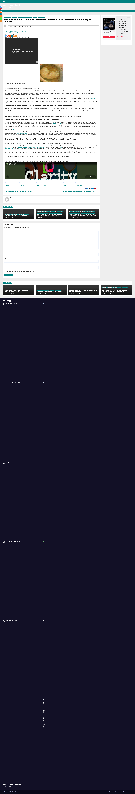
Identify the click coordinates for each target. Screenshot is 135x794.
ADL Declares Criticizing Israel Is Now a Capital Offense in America (83, 291)
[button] (129, 10)
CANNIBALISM (16, 26)
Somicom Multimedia (12, 5)
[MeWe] (12, 36)
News (55, 211)
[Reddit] (10, 36)
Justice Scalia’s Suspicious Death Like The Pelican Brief (19, 191)
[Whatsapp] (1, 18)
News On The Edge (14, 214)
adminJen (13, 217)
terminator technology (9, 148)
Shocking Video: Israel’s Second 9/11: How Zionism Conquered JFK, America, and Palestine (49, 216)
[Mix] (14, 36)
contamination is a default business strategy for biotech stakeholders (30, 147)
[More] (16, 36)
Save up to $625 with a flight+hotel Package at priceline (15, 32)
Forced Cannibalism (23, 26)
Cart (13, 10)
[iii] (13, 129)
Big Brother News (7, 214)
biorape (60, 147)
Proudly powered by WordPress (7, 791)
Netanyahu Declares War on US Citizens (17, 215)
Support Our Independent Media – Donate (121, 791)
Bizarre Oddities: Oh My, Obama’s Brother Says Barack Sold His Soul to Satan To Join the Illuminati (83, 216)
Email (5, 258)
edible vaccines (31, 151)
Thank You (130, 791)
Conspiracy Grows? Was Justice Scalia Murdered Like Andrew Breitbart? (80, 191)
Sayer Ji (7, 85)
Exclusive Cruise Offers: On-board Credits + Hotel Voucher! (16, 31)
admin (12, 197)
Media (36, 10)
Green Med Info (12, 158)
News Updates (20, 214)
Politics (27, 214)
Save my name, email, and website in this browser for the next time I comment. (19, 271)
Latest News (51, 211)
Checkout (19, 10)
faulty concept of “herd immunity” (24, 133)
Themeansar (22, 791)
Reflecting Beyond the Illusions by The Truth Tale (41, 179)
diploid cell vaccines (57, 123)
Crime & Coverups (46, 211)
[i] (74, 108)
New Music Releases (28, 10)
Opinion (24, 214)
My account (105, 791)
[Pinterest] (8, 36)
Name (5, 251)
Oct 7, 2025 (7, 293)
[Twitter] (6, 36)
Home (8, 10)
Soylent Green (29, 26)
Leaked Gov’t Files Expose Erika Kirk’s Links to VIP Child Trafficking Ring (18, 291)
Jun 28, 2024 (105, 293)
